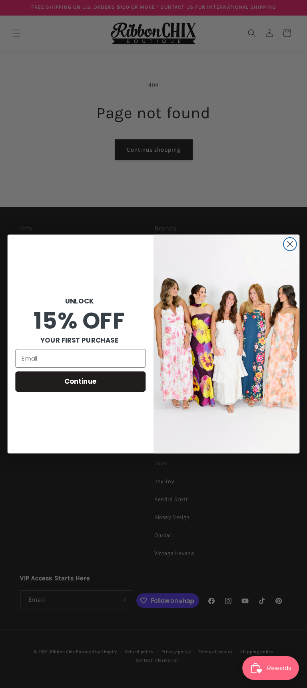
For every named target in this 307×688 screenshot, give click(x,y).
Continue (80, 381)
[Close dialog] (290, 244)
